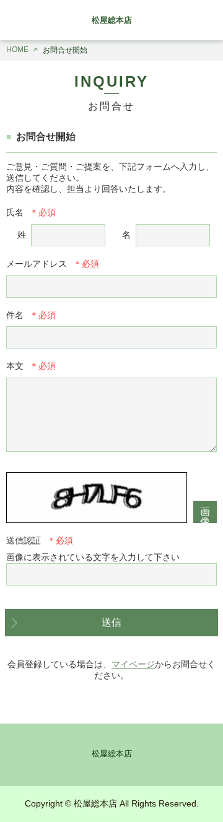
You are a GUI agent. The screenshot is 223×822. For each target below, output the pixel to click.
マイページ (133, 664)
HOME (17, 49)
